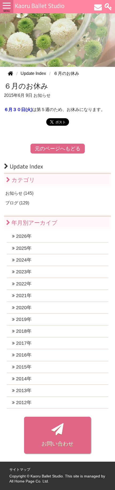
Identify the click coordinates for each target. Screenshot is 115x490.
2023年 (23, 271)
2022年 (23, 283)
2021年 (23, 295)
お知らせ (42, 95)
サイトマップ (19, 470)
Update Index (25, 166)
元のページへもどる (57, 148)
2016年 (23, 355)
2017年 (23, 343)
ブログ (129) (17, 203)
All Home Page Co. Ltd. (29, 481)
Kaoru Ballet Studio (39, 6)
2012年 (23, 402)
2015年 (23, 367)
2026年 (23, 236)
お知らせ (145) (19, 193)
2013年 (23, 390)
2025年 (23, 248)
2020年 (23, 307)
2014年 (23, 378)
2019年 (23, 319)
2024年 (23, 260)
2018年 (23, 331)
